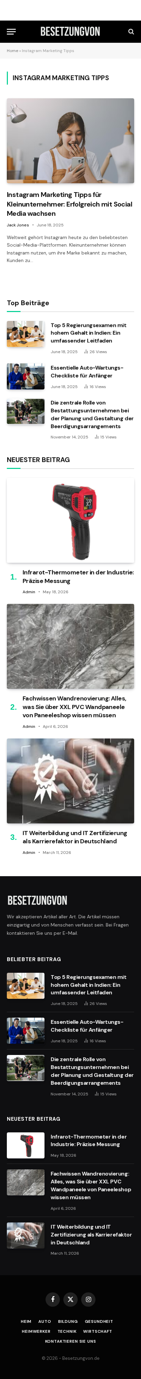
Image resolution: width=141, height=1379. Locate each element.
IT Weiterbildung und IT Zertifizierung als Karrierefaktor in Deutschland (75, 837)
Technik (67, 1331)
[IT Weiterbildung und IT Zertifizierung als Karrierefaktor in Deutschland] (70, 780)
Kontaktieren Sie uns (70, 1341)
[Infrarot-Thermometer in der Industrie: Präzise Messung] (70, 520)
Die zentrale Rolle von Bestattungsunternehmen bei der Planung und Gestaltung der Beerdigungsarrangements (92, 414)
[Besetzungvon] (70, 31)
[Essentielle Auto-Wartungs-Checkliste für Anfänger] (25, 376)
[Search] (130, 31)
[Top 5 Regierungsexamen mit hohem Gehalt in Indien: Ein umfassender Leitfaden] (25, 334)
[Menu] (11, 31)
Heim (26, 1321)
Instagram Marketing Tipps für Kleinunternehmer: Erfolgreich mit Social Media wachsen (69, 204)
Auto (44, 1321)
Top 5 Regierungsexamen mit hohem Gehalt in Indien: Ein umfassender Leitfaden (89, 333)
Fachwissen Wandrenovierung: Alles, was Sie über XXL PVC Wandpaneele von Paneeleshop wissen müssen (74, 706)
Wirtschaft (97, 1331)
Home (12, 50)
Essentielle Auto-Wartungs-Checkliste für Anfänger (87, 371)
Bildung (68, 1321)
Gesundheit (99, 1321)
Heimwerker (36, 1331)
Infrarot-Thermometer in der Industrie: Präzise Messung (89, 1140)
